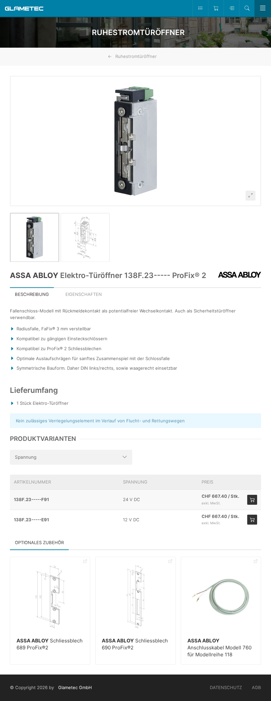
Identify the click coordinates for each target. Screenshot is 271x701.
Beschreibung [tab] (32, 294)
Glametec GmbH (75, 687)
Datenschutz (226, 687)
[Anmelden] (231, 8)
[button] (135, 141)
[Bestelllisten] (200, 8)
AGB (256, 687)
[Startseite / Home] (24, 8)
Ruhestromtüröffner (136, 56)
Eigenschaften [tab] (83, 294)
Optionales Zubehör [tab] (39, 542)
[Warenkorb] (215, 8)
